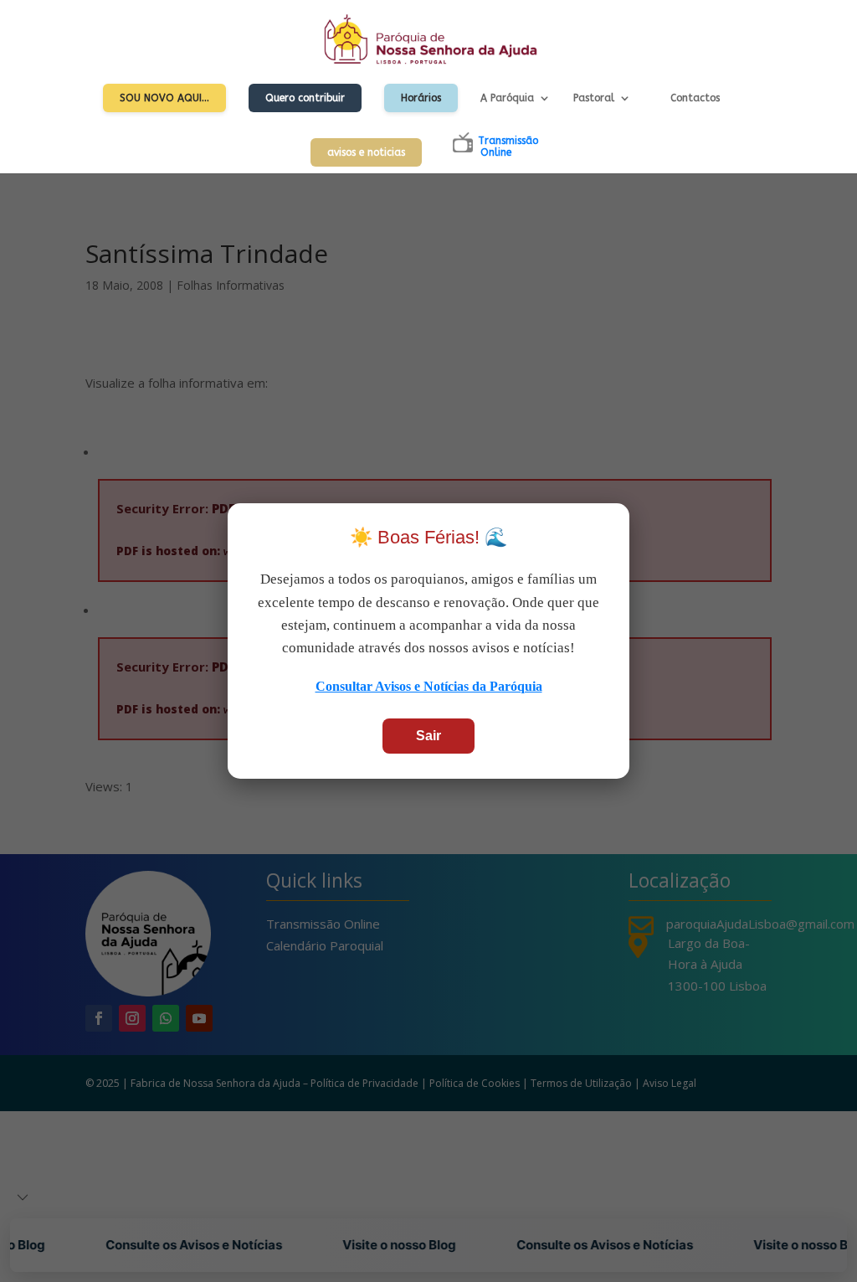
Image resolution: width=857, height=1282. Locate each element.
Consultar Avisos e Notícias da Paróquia (429, 686)
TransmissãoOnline (508, 146)
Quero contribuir (305, 98)
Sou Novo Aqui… (164, 98)
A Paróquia (507, 98)
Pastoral (593, 98)
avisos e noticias (366, 152)
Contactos (695, 98)
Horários (421, 98)
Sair (428, 736)
